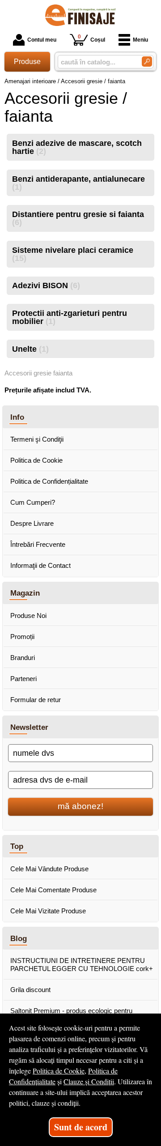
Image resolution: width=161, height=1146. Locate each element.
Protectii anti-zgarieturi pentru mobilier (69, 317)
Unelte (30, 349)
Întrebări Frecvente (37, 544)
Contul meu (41, 40)
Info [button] (17, 417)
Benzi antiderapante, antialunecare (78, 183)
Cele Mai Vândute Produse (49, 869)
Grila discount (30, 989)
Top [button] (16, 846)
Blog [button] (18, 938)
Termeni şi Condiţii (37, 439)
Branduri (22, 657)
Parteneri (23, 678)
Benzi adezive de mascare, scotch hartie (77, 147)
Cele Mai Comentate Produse (53, 890)
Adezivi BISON (46, 285)
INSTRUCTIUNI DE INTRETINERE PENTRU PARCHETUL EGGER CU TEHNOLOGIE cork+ (81, 964)
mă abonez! (80, 806)
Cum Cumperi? (32, 502)
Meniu (140, 40)
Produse (27, 61)
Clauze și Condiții (89, 1081)
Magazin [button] (25, 593)
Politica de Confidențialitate (49, 481)
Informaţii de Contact (40, 565)
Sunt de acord (80, 1126)
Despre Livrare (32, 523)
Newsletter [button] (29, 727)
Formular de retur (35, 699)
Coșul (91, 38)
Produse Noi (28, 615)
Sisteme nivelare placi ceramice (72, 254)
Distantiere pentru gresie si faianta (78, 218)
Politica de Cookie (36, 460)
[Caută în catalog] (147, 61)
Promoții (22, 636)
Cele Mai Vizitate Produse (48, 911)
